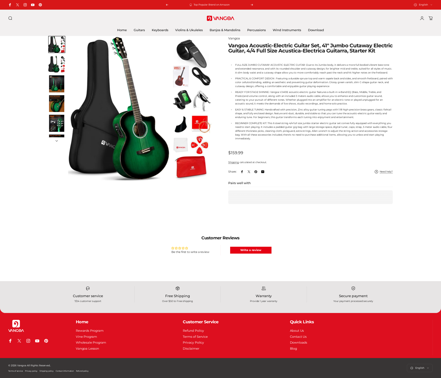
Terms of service (15, 371)
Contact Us (298, 336)
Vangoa (234, 38)
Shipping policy (46, 371)
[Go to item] (56, 44)
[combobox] (423, 5)
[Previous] (167, 5)
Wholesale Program (91, 342)
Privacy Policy (193, 342)
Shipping (233, 162)
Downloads (298, 342)
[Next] (252, 5)
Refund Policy (193, 331)
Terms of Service (195, 336)
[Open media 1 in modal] (140, 108)
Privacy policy (31, 371)
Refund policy (82, 371)
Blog (293, 348)
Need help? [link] (386, 171)
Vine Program (86, 336)
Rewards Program (90, 331)
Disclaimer (191, 348)
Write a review (250, 250)
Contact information (65, 371)
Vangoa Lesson (87, 348)
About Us (297, 331)
